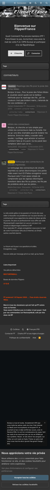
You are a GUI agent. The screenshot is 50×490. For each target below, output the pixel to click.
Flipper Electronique (21, 115)
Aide (34, 338)
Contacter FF (10, 333)
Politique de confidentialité (19, 338)
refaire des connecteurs (18, 124)
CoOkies (16, 329)
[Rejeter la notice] (44, 423)
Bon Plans (28, 193)
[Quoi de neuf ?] (41, 3)
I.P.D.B (6, 284)
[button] (35, 3)
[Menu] (4, 3)
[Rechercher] (46, 3)
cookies (21, 458)
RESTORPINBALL (10, 274)
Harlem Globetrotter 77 (16, 106)
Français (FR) (34, 329)
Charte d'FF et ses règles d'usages (31, 333)
